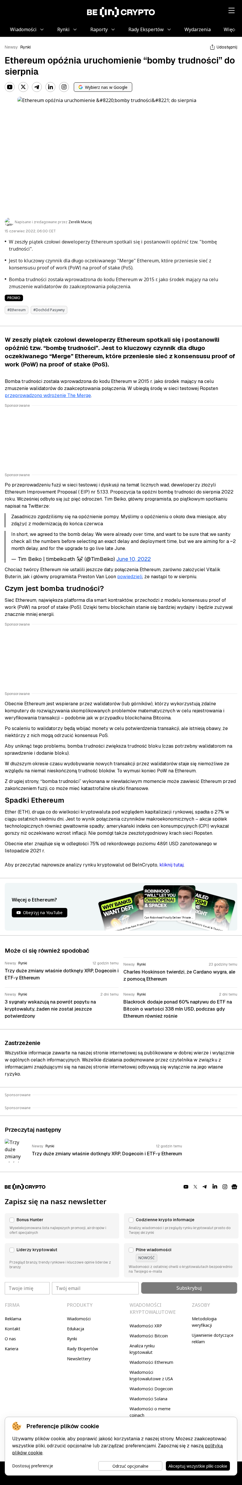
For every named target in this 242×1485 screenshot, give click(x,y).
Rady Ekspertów (82, 1348)
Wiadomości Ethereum (151, 1362)
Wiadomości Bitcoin (149, 1336)
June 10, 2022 (133, 559)
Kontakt (12, 1328)
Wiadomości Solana (148, 1398)
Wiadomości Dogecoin (151, 1388)
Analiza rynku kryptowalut (142, 1349)
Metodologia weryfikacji (204, 1322)
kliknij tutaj (171, 865)
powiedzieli (129, 577)
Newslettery (79, 1358)
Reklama (13, 1318)
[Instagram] (64, 87)
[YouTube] (10, 87)
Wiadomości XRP (146, 1326)
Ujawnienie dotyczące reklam (212, 1338)
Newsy (11, 47)
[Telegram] (37, 87)
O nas (10, 1338)
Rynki (25, 47)
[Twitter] (23, 87)
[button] (62, 1226)
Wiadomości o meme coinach (150, 1412)
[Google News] (234, 1187)
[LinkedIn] (50, 87)
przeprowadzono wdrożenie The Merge (48, 395)
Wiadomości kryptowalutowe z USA (151, 1375)
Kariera (11, 1348)
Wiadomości (79, 1318)
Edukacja (75, 1328)
